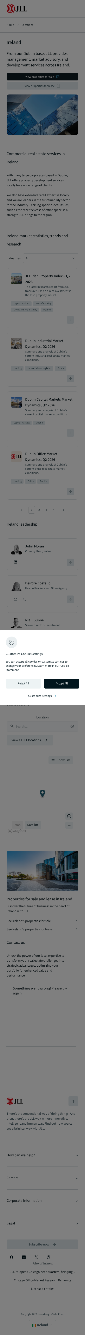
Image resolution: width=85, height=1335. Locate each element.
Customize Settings (42, 695)
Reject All (23, 684)
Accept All (62, 684)
